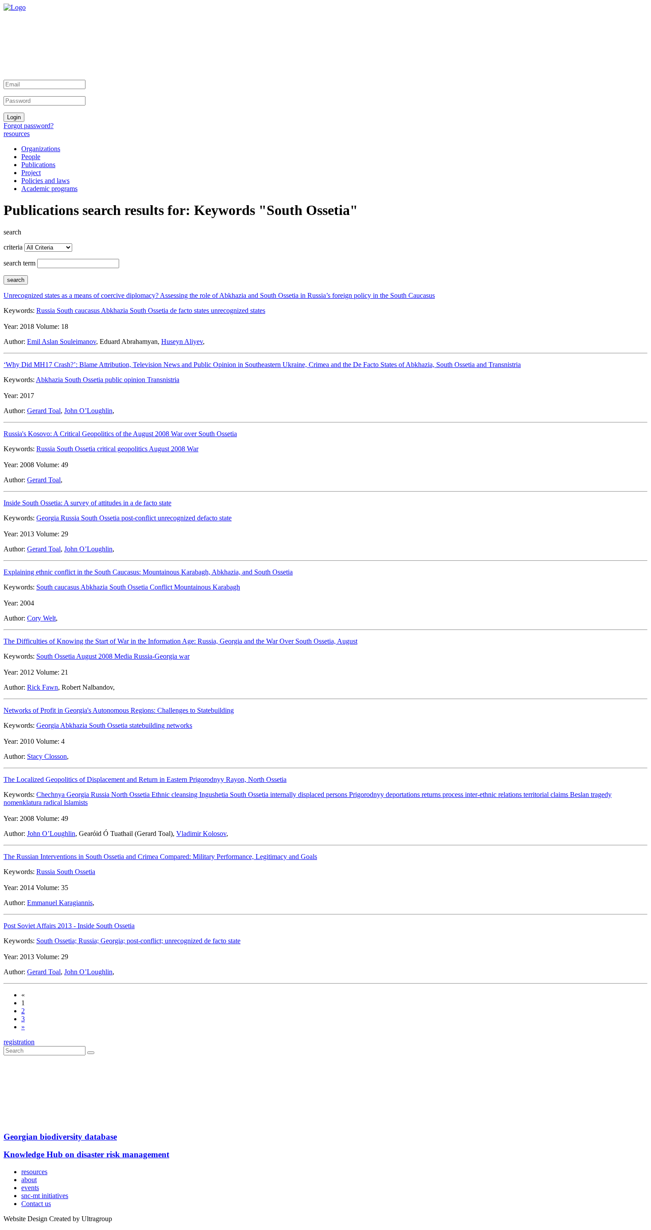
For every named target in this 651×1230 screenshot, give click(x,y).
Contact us (36, 1203)
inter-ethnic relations (494, 794)
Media (124, 656)
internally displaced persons (309, 794)
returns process (443, 794)
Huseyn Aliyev (182, 341)
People (30, 156)
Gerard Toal (44, 410)
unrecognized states (238, 310)
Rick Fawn (42, 687)
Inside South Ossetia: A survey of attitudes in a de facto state (87, 503)
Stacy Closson (47, 756)
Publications (38, 164)
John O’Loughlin (88, 410)
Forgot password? (29, 125)
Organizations (40, 148)
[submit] (90, 1052)
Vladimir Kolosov (201, 833)
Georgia (48, 518)
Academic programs (49, 188)
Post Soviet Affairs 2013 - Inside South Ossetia (69, 925)
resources (17, 133)
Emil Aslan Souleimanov (61, 341)
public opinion (126, 379)
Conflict (162, 587)
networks (179, 725)
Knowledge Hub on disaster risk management (86, 1154)
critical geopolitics (123, 449)
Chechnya (51, 794)
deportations (404, 794)
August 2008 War (173, 449)
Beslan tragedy (591, 794)
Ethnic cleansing (175, 794)
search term (19, 263)
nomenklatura (23, 802)
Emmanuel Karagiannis (60, 902)
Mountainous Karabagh (207, 587)
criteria (13, 247)
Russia (46, 310)
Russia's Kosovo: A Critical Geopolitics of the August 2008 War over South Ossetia (120, 433)
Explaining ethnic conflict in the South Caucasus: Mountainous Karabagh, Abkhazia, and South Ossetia (148, 572)
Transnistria (163, 379)
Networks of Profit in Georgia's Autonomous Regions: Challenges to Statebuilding (119, 710)
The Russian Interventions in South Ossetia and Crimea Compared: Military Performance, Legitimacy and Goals (160, 856)
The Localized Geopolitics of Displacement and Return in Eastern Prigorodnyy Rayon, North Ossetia (145, 779)
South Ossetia (150, 310)
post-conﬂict (139, 518)
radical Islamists (65, 802)
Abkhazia (115, 310)
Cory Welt (41, 618)
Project (31, 172)
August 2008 (95, 656)
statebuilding (148, 725)
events (30, 1187)
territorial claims (546, 794)
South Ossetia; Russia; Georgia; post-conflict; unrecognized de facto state (138, 941)
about (29, 1179)
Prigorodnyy (367, 794)
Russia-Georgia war (162, 656)
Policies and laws (45, 180)
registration (19, 1042)
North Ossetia (131, 794)
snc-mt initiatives (44, 1195)
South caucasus (79, 310)
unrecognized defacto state (195, 518)
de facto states (190, 310)
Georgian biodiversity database (60, 1136)
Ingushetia (214, 794)
